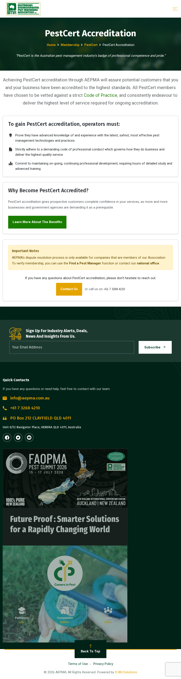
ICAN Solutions (126, 672)
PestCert (91, 45)
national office (148, 263)
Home (51, 45)
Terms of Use (78, 664)
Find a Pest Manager (85, 263)
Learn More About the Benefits (37, 222)
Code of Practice (100, 95)
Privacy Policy (103, 664)
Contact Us (69, 289)
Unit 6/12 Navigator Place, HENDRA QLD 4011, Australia (42, 427)
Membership (70, 45)
